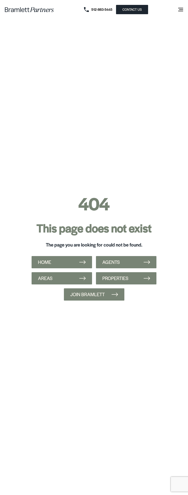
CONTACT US (132, 9)
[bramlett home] (29, 10)
